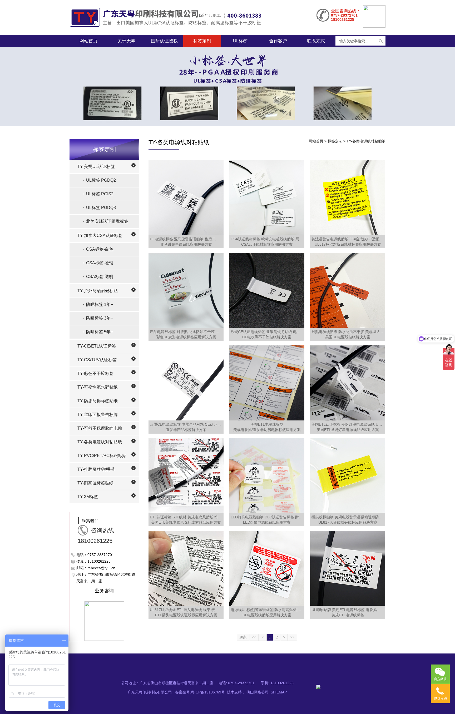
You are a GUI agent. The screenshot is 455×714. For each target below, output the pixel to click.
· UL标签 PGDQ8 (99, 207)
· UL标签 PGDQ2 (99, 180)
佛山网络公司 (257, 692)
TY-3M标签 (87, 496)
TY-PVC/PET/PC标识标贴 (101, 455)
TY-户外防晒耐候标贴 (97, 291)
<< (254, 637)
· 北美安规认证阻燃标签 (105, 221)
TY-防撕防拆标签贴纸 (97, 401)
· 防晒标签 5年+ (98, 332)
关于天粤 (126, 40)
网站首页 (88, 40)
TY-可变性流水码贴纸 (97, 387)
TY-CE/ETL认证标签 (96, 346)
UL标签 (240, 40)
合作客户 (278, 40)
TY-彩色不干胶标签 (95, 373)
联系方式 (316, 40)
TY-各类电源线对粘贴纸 (99, 442)
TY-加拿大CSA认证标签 (99, 235)
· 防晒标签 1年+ (98, 304)
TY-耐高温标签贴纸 (95, 483)
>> (292, 637)
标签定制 (202, 40)
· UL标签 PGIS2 (98, 194)
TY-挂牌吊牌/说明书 (96, 469)
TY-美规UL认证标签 (96, 166)
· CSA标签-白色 (98, 249)
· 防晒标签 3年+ (98, 318)
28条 (243, 637)
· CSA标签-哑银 (98, 263)
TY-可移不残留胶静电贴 (99, 428)
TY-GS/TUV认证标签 (97, 360)
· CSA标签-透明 (98, 276)
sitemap (279, 692)
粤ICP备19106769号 (208, 692)
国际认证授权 (164, 40)
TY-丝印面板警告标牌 (97, 414)
